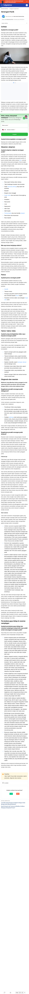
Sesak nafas (7, 195)
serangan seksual (22, 362)
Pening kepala (7, 213)
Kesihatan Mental (4, 8)
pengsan (23, 213)
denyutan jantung (12, 186)
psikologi (11, 417)
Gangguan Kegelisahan (14, 8)
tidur (20, 160)
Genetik (6, 289)
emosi (17, 295)
